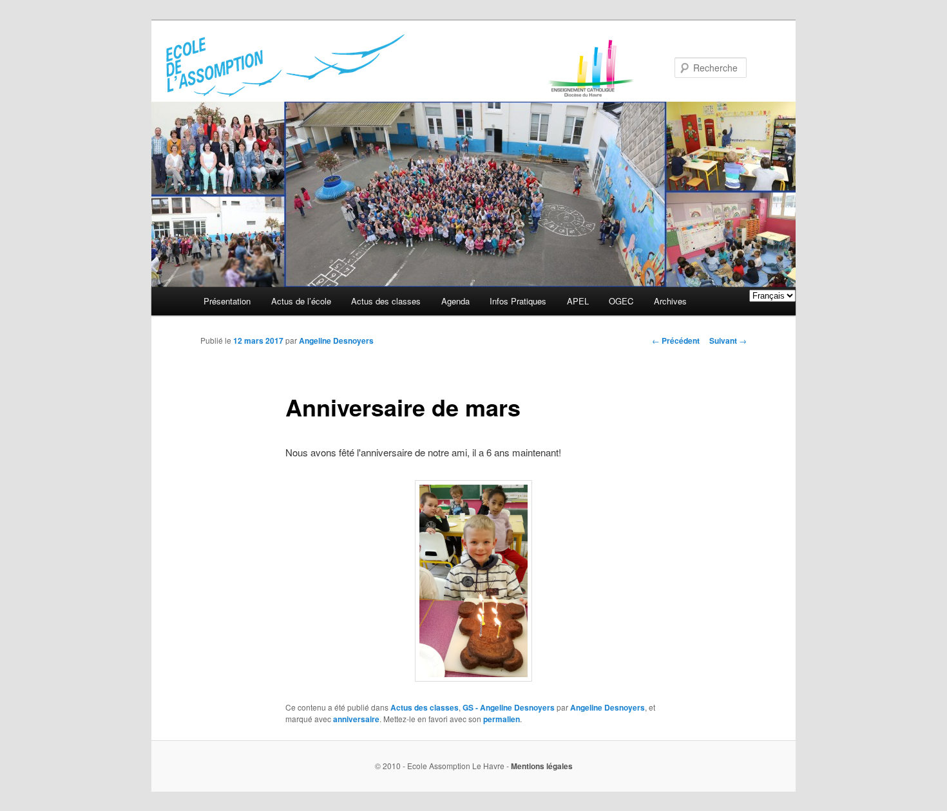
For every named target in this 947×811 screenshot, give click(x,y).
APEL (578, 301)
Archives (670, 301)
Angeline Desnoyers (336, 340)
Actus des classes (386, 301)
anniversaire (356, 719)
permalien (501, 719)
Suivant (728, 340)
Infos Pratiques (518, 301)
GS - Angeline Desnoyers (509, 707)
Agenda (455, 301)
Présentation (227, 301)
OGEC (621, 301)
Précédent (676, 340)
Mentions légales (542, 766)
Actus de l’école (301, 301)
